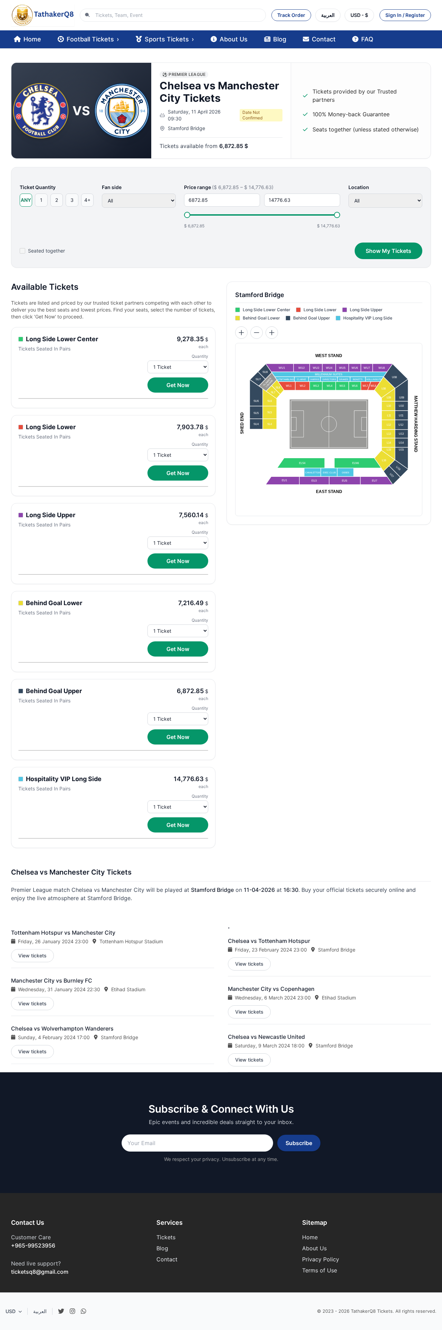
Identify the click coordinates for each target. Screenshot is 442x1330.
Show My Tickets (388, 250)
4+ (87, 200)
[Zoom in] (241, 332)
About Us (234, 39)
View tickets (32, 955)
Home (32, 39)
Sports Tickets (169, 39)
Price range (228, 187)
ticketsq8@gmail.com (39, 1271)
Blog (279, 39)
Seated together (46, 251)
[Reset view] (272, 332)
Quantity (200, 356)
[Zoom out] (256, 332)
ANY (26, 200)
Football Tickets (93, 39)
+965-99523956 (33, 1245)
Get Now (177, 385)
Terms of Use (319, 1270)
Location (358, 187)
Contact (324, 39)
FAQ (367, 39)
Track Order (291, 15)
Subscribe (299, 1143)
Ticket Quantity (38, 187)
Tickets (165, 1237)
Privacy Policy (320, 1259)
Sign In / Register (405, 15)
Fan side (112, 187)
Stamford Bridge (186, 128)
